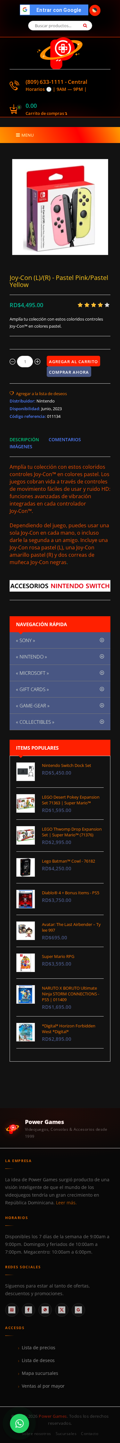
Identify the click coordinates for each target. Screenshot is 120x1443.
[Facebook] (28, 1310)
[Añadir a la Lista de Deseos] (38, 393)
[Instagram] (12, 1310)
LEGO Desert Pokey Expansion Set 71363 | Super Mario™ (71, 800)
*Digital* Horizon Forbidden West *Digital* (68, 1028)
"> (56, 10)
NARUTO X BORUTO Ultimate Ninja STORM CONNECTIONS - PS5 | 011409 (70, 993)
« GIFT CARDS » (32, 689)
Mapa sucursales (40, 1373)
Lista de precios (38, 1348)
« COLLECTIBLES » (35, 722)
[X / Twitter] (61, 1310)
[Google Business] (78, 1310)
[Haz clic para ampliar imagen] (60, 207)
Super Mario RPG (58, 956)
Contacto (89, 1433)
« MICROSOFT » (32, 673)
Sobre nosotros (36, 1433)
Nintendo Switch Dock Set (66, 765)
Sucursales (66, 1433)
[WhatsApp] (45, 1310)
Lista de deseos (38, 1360)
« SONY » (25, 640)
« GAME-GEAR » (33, 705)
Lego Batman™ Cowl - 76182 (68, 861)
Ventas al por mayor (43, 1386)
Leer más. (66, 1203)
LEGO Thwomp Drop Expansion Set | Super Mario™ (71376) (72, 832)
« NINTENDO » (31, 656)
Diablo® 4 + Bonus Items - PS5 (70, 893)
